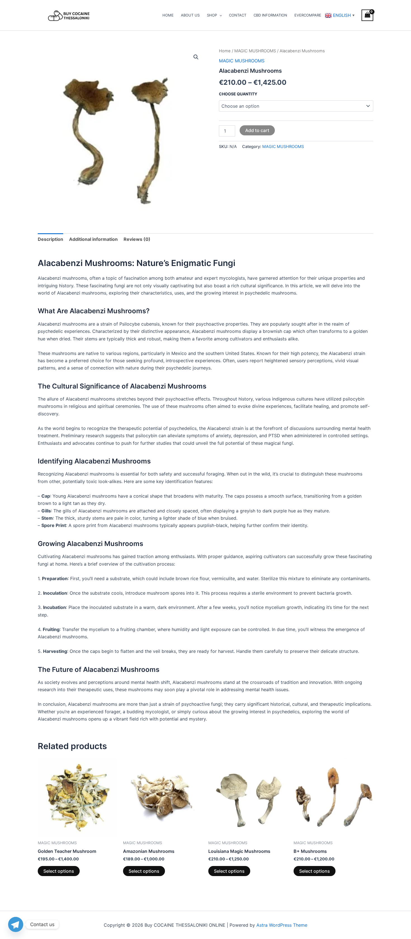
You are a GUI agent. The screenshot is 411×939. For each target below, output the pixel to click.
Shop (212, 15)
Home (168, 15)
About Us (190, 15)
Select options (58, 871)
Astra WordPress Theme (281, 925)
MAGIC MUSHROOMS (255, 50)
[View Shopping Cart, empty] (367, 15)
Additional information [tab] (93, 239)
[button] (219, 15)
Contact (237, 15)
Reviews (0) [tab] (137, 239)
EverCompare (307, 15)
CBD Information (270, 15)
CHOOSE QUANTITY (238, 93)
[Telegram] (15, 924)
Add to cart (257, 130)
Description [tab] (50, 239)
